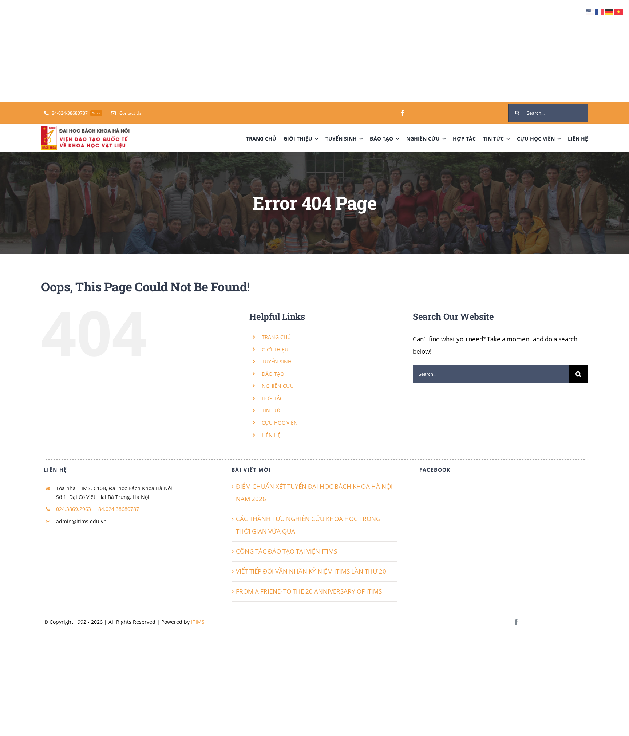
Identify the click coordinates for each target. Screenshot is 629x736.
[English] (590, 11)
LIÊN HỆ (271, 435)
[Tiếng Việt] (619, 11)
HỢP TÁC (272, 398)
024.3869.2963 (73, 508)
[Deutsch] (609, 11)
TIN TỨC (272, 410)
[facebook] (403, 113)
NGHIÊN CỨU (278, 385)
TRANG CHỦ (276, 337)
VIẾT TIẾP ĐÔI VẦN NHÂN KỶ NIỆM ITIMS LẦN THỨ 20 (311, 571)
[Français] (600, 11)
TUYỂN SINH (277, 361)
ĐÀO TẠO (273, 373)
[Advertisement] (218, 51)
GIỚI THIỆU (275, 349)
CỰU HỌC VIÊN (280, 422)
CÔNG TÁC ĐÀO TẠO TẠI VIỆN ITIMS (286, 551)
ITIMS (198, 621)
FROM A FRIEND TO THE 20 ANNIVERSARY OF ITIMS (309, 591)
